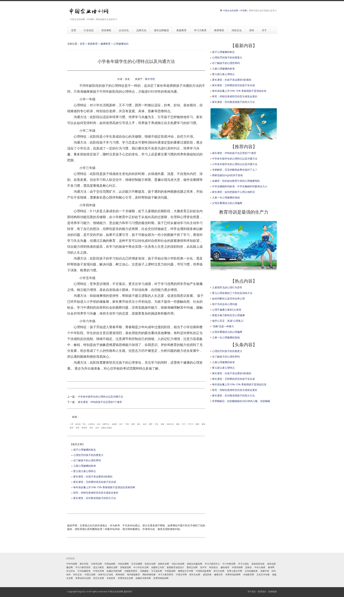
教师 (197, 424)
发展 (162, 424)
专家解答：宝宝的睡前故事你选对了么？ (234, 169)
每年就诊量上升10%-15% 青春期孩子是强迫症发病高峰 (104, 487)
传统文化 (170, 424)
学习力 (190, 424)
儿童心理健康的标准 (84, 465)
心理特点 (91, 424)
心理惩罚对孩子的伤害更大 (88, 455)
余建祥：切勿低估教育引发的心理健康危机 (236, 180)
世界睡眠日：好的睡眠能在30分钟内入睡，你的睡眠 (241, 401)
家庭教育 (93, 43)
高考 (91, 427)
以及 (98, 424)
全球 (97, 427)
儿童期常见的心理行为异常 (227, 287)
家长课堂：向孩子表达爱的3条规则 (92, 476)
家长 (139, 424)
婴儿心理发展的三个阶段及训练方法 (232, 293)
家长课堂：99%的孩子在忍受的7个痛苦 (100, 402)
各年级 (78, 424)
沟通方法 (105, 424)
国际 (178, 424)
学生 (84, 424)
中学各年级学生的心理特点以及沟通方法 (100, 396)
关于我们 (251, 591)
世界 (77, 427)
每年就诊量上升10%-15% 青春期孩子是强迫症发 (239, 90)
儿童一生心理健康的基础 (226, 197)
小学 (71, 424)
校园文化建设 (106, 427)
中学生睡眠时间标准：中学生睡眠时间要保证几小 (239, 186)
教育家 (84, 427)
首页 (82, 43)
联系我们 (262, 591)
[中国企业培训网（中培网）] (89, 11)
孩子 (121, 424)
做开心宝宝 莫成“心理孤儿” (228, 320)
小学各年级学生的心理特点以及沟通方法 (234, 164)
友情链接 (272, 591)
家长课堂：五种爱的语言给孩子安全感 (94, 482)
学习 (184, 424)
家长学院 (150, 79)
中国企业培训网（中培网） (236, 10)
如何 (145, 424)
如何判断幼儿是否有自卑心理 (228, 298)
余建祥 (114, 424)
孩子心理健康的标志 (84, 449)
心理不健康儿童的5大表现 (226, 309)
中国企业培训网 (115, 591)
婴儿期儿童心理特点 (84, 471)
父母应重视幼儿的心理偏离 (227, 203)
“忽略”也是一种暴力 (223, 326)
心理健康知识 (120, 43)
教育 (150, 424)
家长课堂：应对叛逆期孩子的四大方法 (94, 498)
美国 (133, 424)
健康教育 (106, 43)
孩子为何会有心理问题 (224, 304)
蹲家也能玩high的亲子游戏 (227, 175)
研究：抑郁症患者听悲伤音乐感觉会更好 (95, 492)
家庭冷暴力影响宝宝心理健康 (228, 315)
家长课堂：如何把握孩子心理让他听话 (233, 192)
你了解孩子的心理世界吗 (87, 460)
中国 (127, 424)
